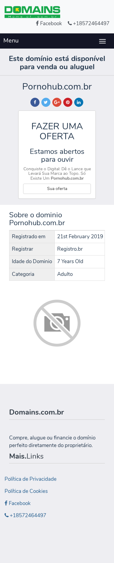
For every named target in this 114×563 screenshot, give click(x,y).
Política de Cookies (26, 491)
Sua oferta (57, 189)
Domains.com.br (36, 412)
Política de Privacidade (31, 479)
